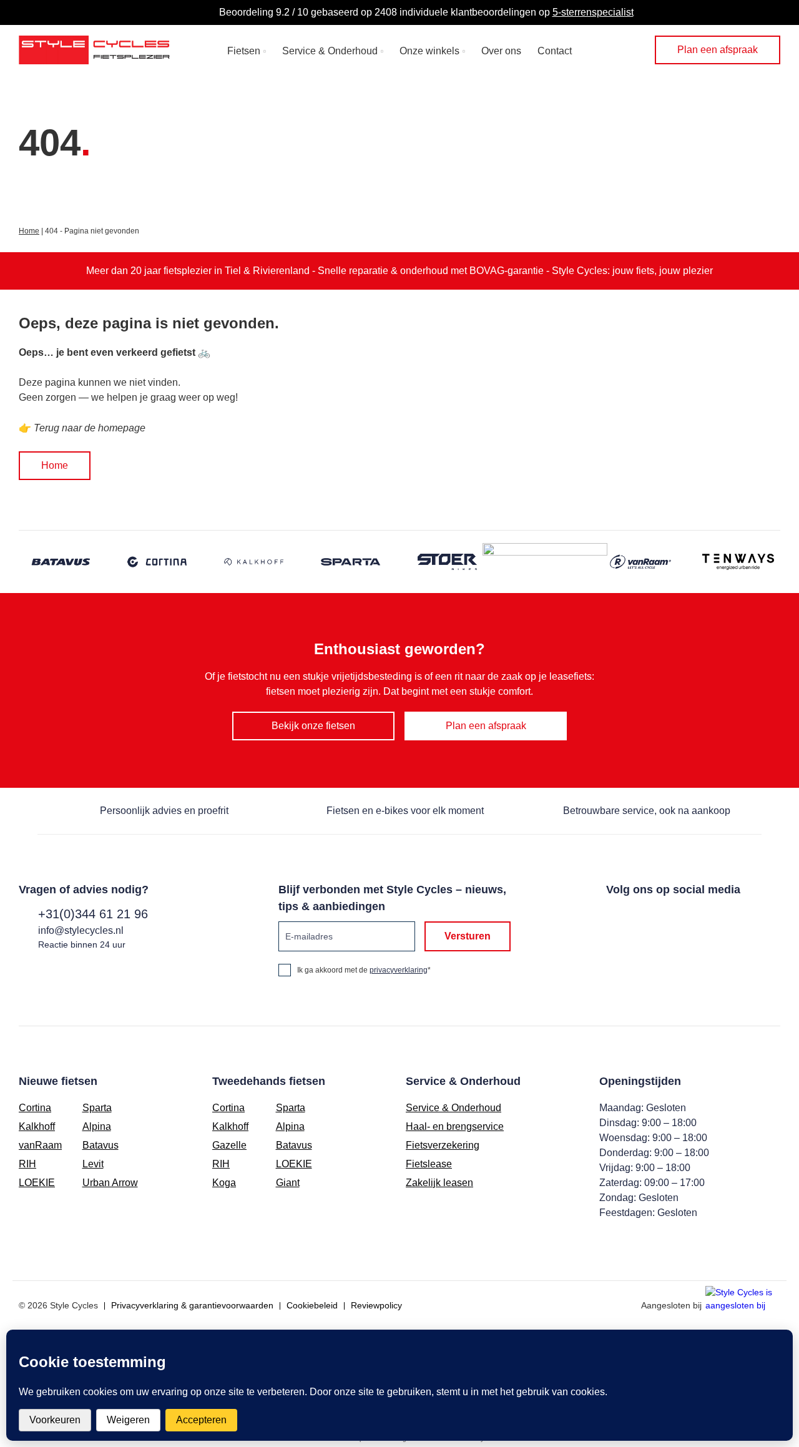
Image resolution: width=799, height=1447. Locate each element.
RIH (27, 1164)
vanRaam (40, 1145)
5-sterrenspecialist (593, 12)
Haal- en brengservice (455, 1126)
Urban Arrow (110, 1182)
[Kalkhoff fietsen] (254, 561)
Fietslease (429, 1164)
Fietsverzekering (442, 1145)
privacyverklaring (399, 970)
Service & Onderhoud (330, 51)
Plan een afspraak (717, 49)
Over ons (501, 51)
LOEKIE (37, 1182)
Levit (93, 1164)
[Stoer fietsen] (448, 561)
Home (29, 231)
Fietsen (243, 51)
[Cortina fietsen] (158, 561)
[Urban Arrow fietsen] (545, 562)
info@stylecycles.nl (81, 930)
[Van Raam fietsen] (641, 561)
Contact (554, 51)
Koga (224, 1182)
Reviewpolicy (376, 1305)
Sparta (97, 1107)
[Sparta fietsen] (351, 561)
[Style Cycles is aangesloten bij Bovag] (742, 1300)
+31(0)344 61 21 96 (93, 914)
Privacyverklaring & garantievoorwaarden (192, 1305)
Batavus (100, 1145)
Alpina (96, 1126)
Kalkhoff (37, 1126)
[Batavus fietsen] (61, 561)
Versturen (467, 936)
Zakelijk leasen (439, 1182)
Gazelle (229, 1145)
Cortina (35, 1107)
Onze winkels (429, 51)
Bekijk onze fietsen (313, 725)
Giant (288, 1182)
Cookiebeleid (312, 1305)
